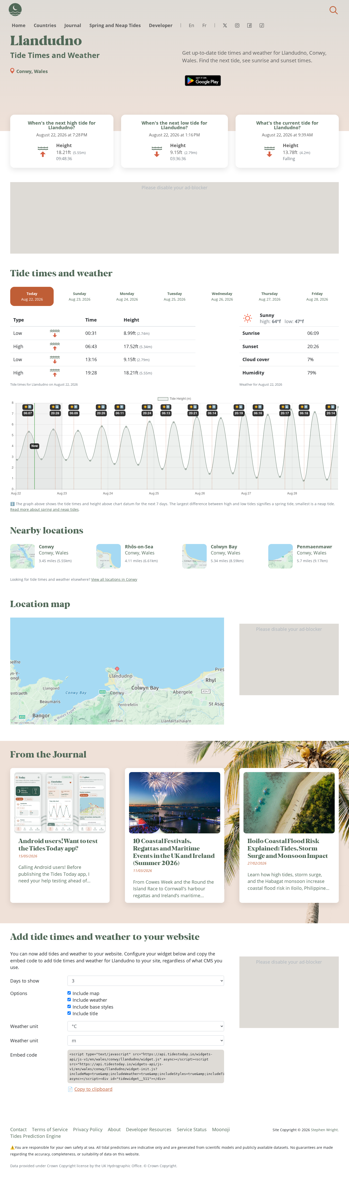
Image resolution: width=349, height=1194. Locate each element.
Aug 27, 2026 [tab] (270, 296)
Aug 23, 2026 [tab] (79, 296)
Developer (160, 25)
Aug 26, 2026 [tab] (222, 296)
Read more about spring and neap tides (44, 509)
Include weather (90, 1000)
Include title (85, 1013)
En (191, 25)
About (114, 1129)
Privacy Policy (87, 1129)
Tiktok (261, 25)
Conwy (23, 71)
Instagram (237, 25)
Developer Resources (148, 1129)
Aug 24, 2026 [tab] (127, 296)
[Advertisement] (174, 218)
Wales (41, 71)
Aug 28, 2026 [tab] (317, 296)
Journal (72, 25)
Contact (18, 1129)
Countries (45, 25)
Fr (204, 25)
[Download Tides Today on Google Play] (203, 81)
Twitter (225, 25)
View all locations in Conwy (114, 579)
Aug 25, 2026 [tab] (174, 296)
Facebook (249, 25)
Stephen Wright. (325, 1129)
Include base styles (93, 1007)
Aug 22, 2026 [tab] (32, 296)
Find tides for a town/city (333, 10)
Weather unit (24, 1026)
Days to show (24, 981)
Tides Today (15, 9)
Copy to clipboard (93, 1089)
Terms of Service (50, 1129)
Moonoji (221, 1129)
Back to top (335, 1180)
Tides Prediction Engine (35, 1136)
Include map (86, 993)
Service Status (192, 1129)
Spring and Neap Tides (115, 25)
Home (19, 25)
